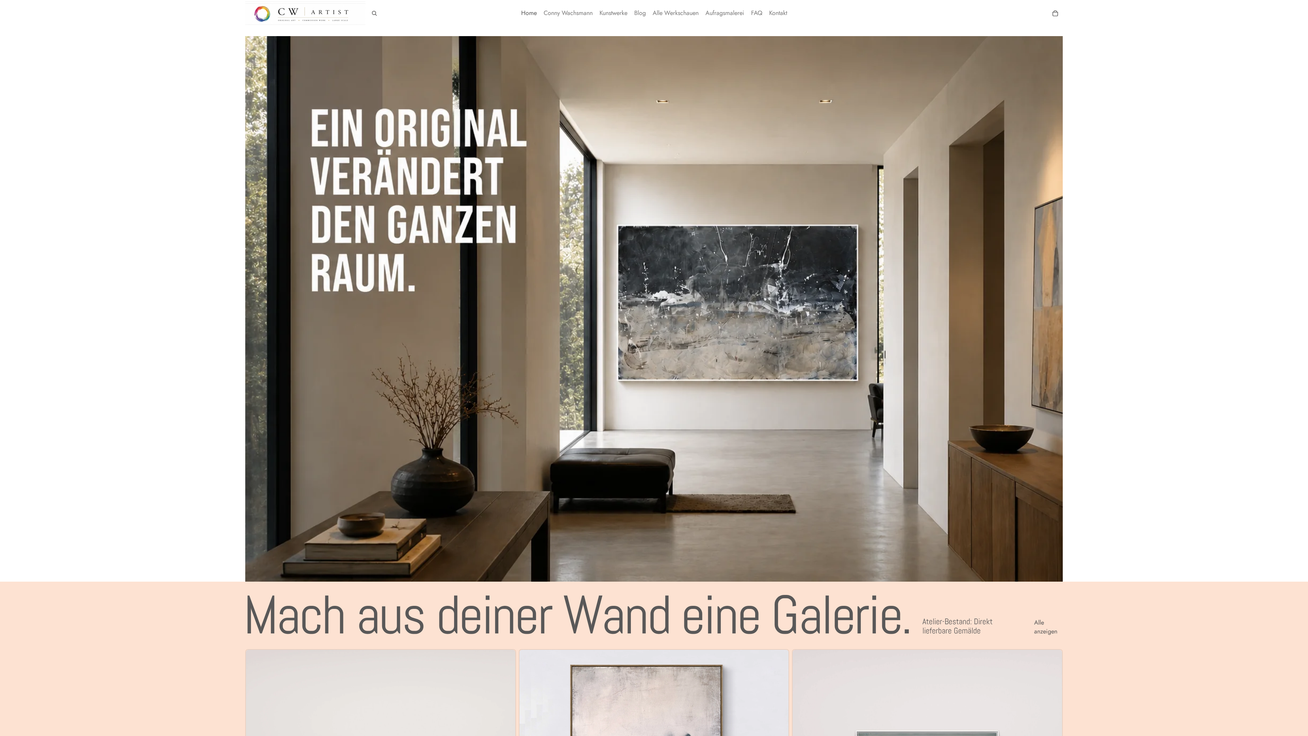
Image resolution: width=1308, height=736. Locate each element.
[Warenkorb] (1055, 13)
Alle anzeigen (1045, 626)
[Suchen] (374, 13)
